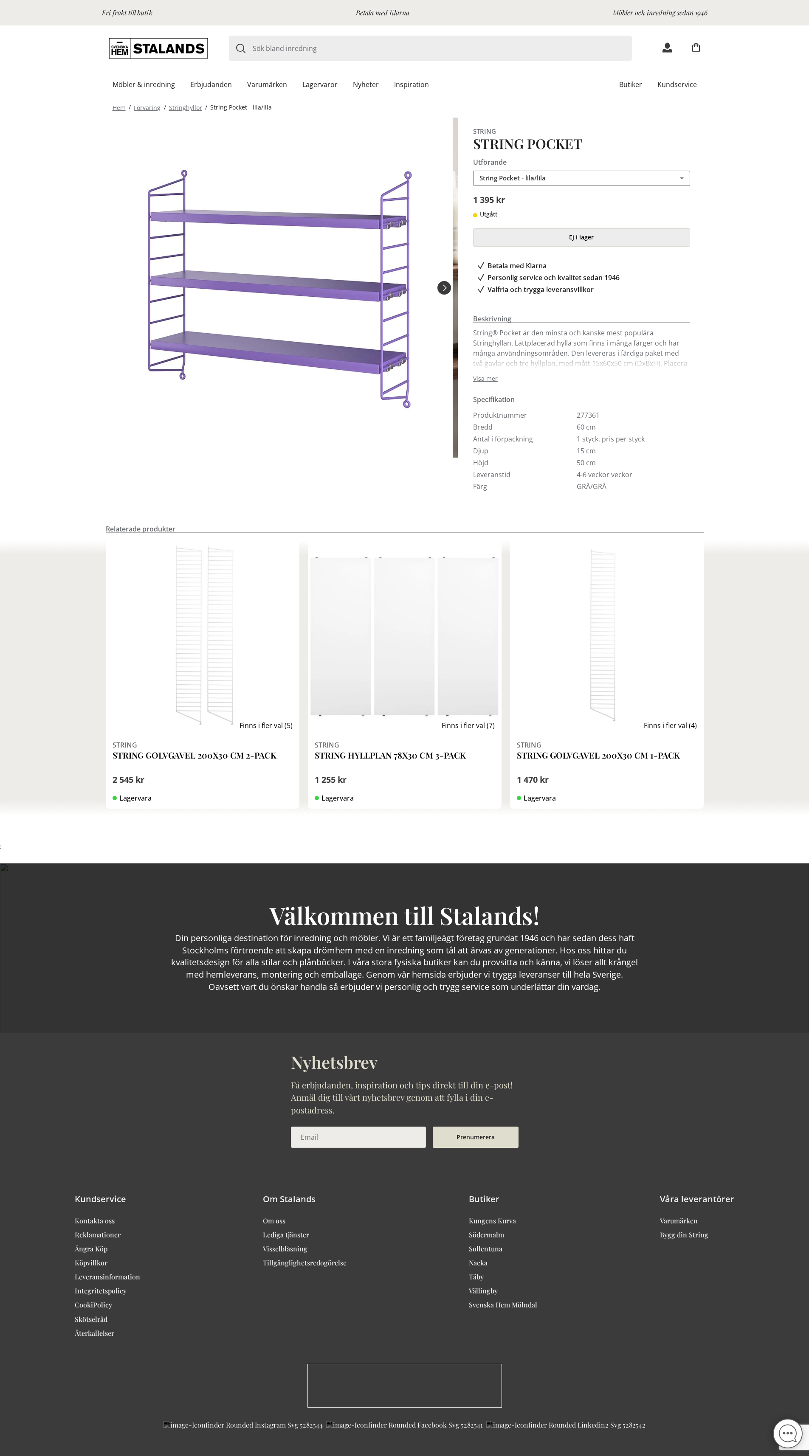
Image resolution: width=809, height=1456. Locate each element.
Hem (119, 107)
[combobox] (442, 48)
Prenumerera (476, 1137)
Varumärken (267, 84)
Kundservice (677, 84)
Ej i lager (581, 237)
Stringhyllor (185, 107)
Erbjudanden (211, 84)
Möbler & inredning (144, 84)
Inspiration (411, 84)
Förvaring (147, 107)
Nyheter (366, 84)
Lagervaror (320, 84)
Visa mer (485, 378)
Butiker (630, 84)
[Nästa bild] (444, 287)
